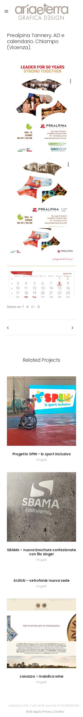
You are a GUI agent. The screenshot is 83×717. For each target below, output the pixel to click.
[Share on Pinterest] (38, 307)
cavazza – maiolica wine (41, 676)
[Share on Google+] (33, 307)
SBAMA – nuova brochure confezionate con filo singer (41, 552)
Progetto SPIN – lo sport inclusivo (41, 454)
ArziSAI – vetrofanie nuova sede (41, 580)
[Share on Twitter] (27, 307)
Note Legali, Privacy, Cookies (45, 712)
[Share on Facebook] (23, 307)
